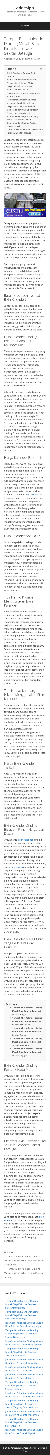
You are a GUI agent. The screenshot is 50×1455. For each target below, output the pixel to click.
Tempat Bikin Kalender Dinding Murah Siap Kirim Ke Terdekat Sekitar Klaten (22, 1422)
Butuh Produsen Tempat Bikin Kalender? (21, 75)
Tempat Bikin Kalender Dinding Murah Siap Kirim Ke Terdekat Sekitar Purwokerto (22, 1352)
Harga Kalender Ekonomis (19, 86)
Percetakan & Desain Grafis (23, 1447)
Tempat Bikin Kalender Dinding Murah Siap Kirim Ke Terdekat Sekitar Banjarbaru (22, 1304)
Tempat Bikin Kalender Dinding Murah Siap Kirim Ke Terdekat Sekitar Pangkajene (24, 1260)
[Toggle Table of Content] (40, 69)
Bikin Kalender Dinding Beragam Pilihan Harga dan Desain (22, 111)
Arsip (25, 1451)
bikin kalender (35, 494)
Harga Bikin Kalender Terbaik (21, 106)
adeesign (25, 7)
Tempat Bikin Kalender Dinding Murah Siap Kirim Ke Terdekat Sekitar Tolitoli (22, 1385)
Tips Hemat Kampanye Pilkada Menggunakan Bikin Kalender (21, 101)
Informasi (12, 1252)
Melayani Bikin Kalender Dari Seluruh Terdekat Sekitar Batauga (25, 131)
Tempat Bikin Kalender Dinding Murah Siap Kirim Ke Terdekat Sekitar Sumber (24, 1272)
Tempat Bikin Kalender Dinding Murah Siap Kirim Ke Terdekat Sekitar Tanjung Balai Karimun (22, 1404)
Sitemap (41, 1447)
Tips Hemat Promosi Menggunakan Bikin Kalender (24, 95)
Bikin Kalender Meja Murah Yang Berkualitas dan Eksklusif (23, 118)
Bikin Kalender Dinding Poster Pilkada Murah (21, 124)
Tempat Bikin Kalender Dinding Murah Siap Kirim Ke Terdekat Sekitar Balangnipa (22, 1334)
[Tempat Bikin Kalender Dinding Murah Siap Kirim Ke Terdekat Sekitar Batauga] (25, 216)
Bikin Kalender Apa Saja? (18, 89)
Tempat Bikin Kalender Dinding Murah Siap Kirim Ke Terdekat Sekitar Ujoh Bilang (22, 1315)
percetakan (17, 867)
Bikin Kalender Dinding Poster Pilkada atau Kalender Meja (21, 81)
